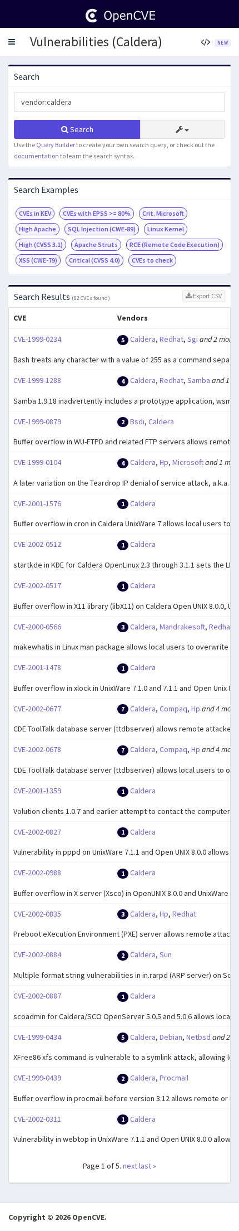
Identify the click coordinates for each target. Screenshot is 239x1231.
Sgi (192, 339)
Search (80, 129)
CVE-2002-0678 (37, 749)
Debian (171, 1037)
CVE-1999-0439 (37, 1078)
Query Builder (55, 144)
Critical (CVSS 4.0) (94, 260)
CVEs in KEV (35, 213)
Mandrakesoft (182, 627)
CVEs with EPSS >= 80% (97, 213)
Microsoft (187, 462)
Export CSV (207, 296)
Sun (166, 954)
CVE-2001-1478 (37, 667)
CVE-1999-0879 (37, 421)
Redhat (171, 339)
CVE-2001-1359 (37, 791)
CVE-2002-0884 (37, 954)
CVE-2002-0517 (37, 585)
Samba (198, 380)
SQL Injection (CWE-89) (102, 229)
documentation (36, 156)
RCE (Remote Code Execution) (175, 244)
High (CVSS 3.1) (41, 244)
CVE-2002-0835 (37, 914)
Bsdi (137, 421)
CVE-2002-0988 (37, 872)
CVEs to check (152, 260)
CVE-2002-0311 (37, 1119)
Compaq (173, 709)
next (130, 1166)
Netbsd (198, 1037)
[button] (11, 42)
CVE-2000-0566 (37, 627)
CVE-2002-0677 (37, 709)
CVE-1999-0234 (37, 339)
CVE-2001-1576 (37, 503)
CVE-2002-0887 (37, 996)
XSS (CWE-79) (38, 260)
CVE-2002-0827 (37, 832)
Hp (164, 462)
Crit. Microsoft (163, 213)
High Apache (37, 229)
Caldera (143, 339)
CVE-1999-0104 (37, 462)
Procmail (174, 1078)
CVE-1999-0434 (37, 1037)
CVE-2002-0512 (37, 544)
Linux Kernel (165, 229)
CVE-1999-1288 (37, 380)
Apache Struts (96, 244)
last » (147, 1166)
